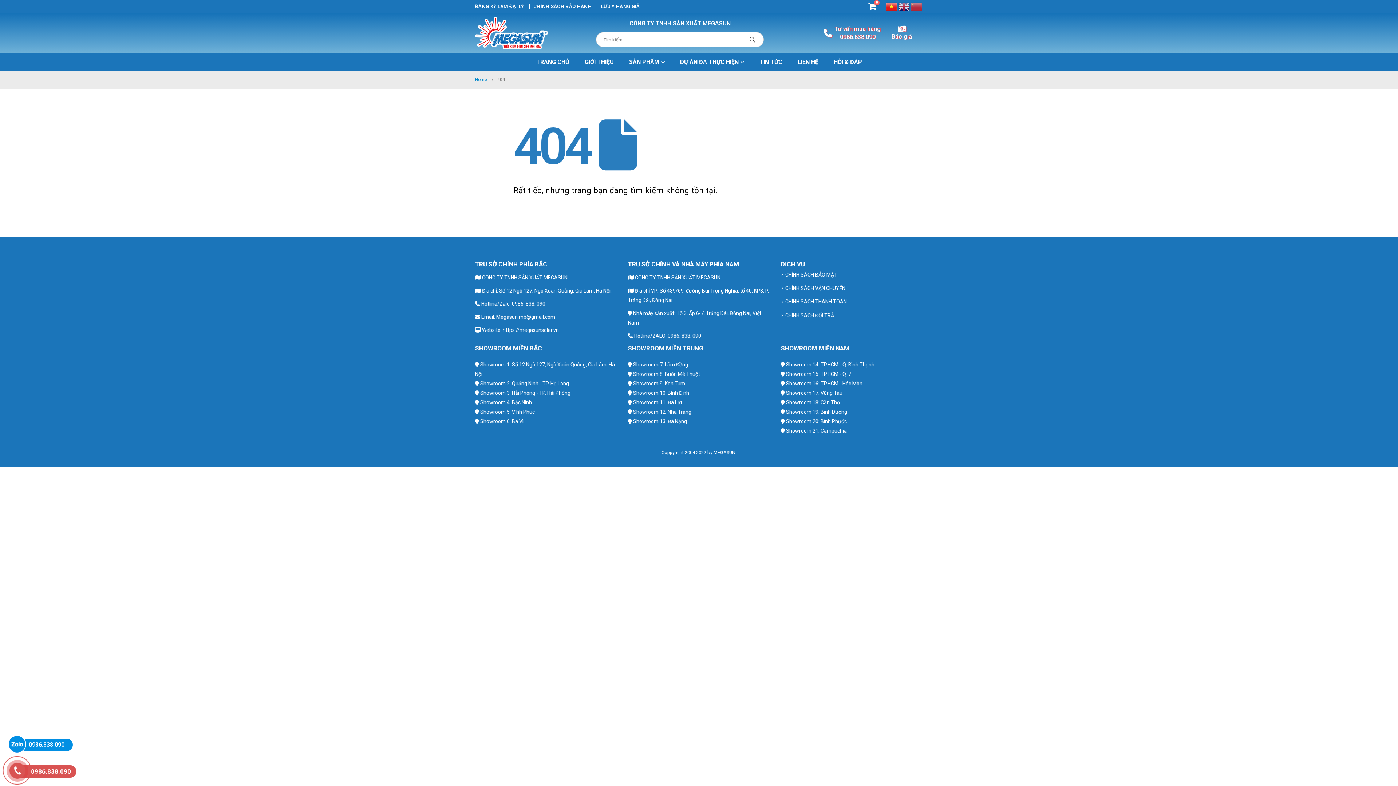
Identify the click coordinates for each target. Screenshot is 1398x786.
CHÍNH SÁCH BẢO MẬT (811, 275)
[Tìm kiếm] (752, 39)
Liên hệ (808, 62)
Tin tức (770, 62)
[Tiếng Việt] (892, 6)
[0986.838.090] (17, 744)
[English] (904, 6)
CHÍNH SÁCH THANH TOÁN (816, 302)
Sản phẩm (644, 62)
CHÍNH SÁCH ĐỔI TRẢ (809, 315)
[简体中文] (917, 6)
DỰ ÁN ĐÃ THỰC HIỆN (709, 62)
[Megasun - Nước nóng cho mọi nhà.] (511, 33)
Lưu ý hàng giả (620, 6)
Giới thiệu (599, 62)
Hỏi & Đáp (848, 62)
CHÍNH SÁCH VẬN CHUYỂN (815, 288)
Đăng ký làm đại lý (499, 6)
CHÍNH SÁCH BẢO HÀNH (562, 6)
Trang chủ (552, 62)
